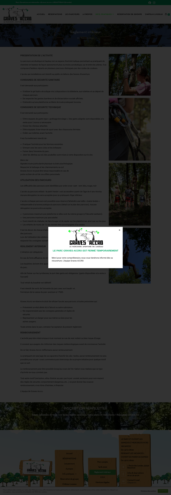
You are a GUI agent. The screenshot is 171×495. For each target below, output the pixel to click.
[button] (119, 230)
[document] (85, 247)
